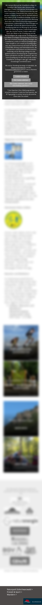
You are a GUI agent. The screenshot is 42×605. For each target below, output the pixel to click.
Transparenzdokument (12, 70)
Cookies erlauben (21, 77)
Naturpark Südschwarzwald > (20, 589)
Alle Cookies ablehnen (21, 80)
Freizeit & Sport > (14, 592)
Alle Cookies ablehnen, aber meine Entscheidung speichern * (21, 85)
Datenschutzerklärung (18, 68)
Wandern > (12, 594)
